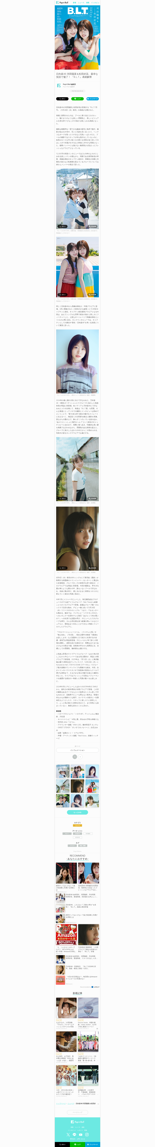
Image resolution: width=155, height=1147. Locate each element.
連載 (87, 3)
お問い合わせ (81, 1139)
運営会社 (72, 1139)
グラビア (72, 845)
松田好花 (77, 837)
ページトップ (77, 1112)
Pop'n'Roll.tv (77, 851)
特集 (85, 1130)
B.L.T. (67, 833)
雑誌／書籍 (83, 845)
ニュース (81, 3)
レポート (80, 1130)
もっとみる (77, 812)
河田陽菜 (88, 833)
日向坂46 (77, 833)
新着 (74, 3)
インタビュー (96, 3)
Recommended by (85, 987)
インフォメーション (77, 750)
